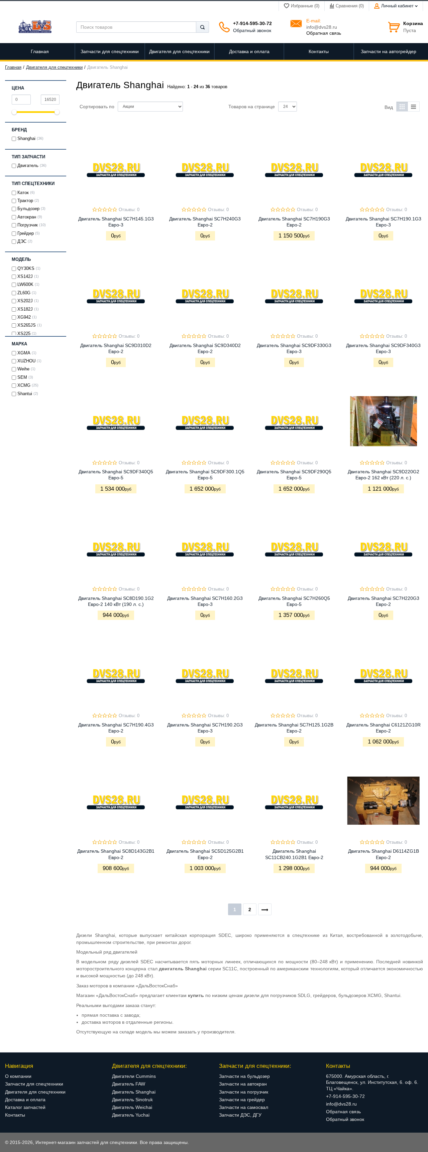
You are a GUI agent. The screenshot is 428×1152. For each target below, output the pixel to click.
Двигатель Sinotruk (132, 1099)
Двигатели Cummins (134, 1076)
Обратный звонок (252, 30)
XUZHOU (26, 361)
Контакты (15, 1115)
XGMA (23, 353)
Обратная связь (323, 33)
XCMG (23, 385)
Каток (23, 192)
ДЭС (21, 241)
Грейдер (25, 233)
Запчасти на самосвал (243, 1107)
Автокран (26, 217)
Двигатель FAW (128, 1084)
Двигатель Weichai (132, 1107)
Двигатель (27, 165)
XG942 (24, 317)
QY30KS (25, 268)
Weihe (23, 369)
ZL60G (23, 293)
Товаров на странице (251, 106)
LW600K (25, 284)
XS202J (25, 301)
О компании (18, 1076)
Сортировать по (97, 106)
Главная (13, 67)
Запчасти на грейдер (242, 1099)
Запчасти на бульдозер (244, 1076)
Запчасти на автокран (243, 1084)
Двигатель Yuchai (130, 1115)
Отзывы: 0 (129, 209)
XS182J (25, 309)
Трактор (25, 200)
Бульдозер (28, 208)
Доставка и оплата (25, 1099)
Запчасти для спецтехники (34, 1084)
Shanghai (26, 138)
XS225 (23, 333)
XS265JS (26, 325)
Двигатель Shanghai (133, 1092)
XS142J (25, 276)
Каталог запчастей (25, 1107)
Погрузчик (27, 225)
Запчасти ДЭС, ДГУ (240, 1115)
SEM (22, 377)
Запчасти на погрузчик (243, 1092)
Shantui (24, 393)
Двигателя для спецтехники (54, 67)
